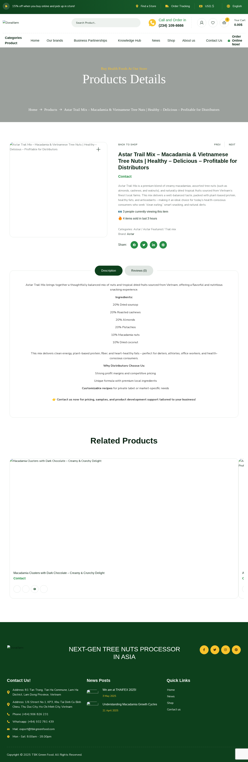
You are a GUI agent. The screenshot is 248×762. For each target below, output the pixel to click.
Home (33, 110)
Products (50, 110)
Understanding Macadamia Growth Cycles (130, 704)
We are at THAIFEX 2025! (119, 689)
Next (232, 144)
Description (108, 270)
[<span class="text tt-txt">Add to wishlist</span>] (25, 589)
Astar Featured (153, 229)
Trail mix (170, 229)
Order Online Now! (237, 40)
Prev (217, 144)
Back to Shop (127, 144)
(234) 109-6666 (171, 25)
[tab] (109, 271)
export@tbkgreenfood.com (37, 729)
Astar (137, 229)
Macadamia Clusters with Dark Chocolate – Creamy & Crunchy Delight (58, 572)
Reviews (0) (139, 270)
